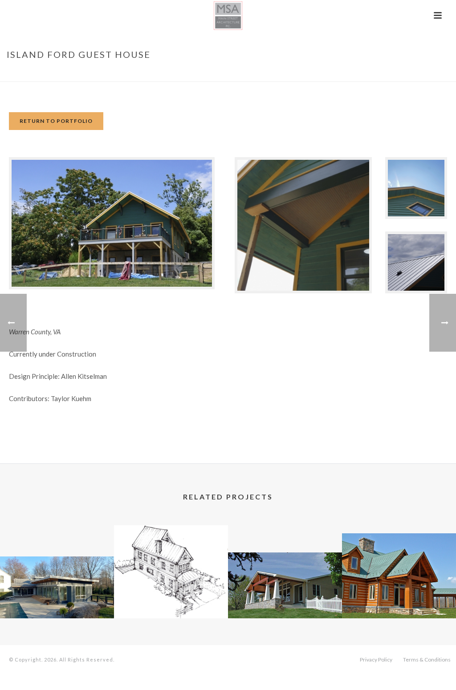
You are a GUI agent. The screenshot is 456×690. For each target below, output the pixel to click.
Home (312, 73)
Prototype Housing (171, 594)
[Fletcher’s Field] (57, 590)
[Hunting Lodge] (399, 567)
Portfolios (343, 73)
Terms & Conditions (427, 659)
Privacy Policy (376, 659)
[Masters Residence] (285, 586)
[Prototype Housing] (171, 560)
